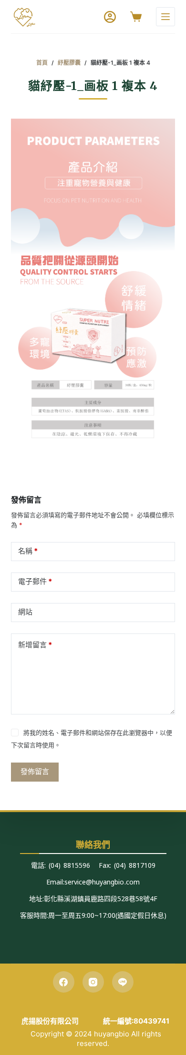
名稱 (28, 550)
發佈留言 (35, 771)
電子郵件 (35, 581)
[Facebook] (63, 982)
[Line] (123, 982)
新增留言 (35, 644)
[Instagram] (93, 982)
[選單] (165, 16)
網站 (25, 611)
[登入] (110, 17)
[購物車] (136, 16)
